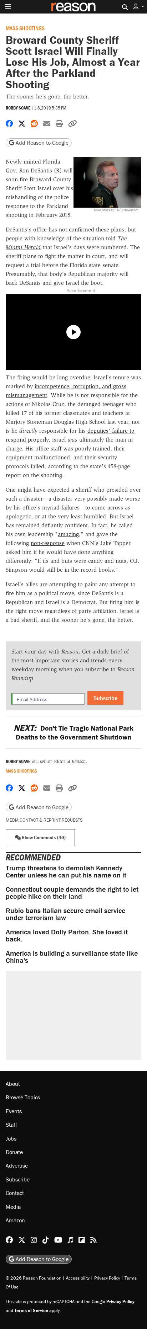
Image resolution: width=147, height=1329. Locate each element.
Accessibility (78, 1278)
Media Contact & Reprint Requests (44, 820)
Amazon (15, 1220)
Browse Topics (23, 1097)
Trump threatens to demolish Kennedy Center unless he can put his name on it (66, 871)
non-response (48, 543)
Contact (15, 1193)
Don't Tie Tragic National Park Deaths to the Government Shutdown (73, 732)
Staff (11, 1124)
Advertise (17, 1165)
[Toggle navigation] (8, 6)
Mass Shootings (25, 28)
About (13, 1083)
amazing (68, 534)
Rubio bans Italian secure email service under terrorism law (65, 914)
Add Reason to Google (41, 142)
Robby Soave (18, 108)
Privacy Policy (107, 1278)
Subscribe (105, 697)
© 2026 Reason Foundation (33, 1278)
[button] (138, 6)
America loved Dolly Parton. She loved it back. (67, 935)
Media (13, 1206)
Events (14, 1111)
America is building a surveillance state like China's (72, 957)
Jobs (11, 1138)
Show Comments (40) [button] (43, 837)
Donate (14, 1151)
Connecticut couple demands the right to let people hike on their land (72, 893)
